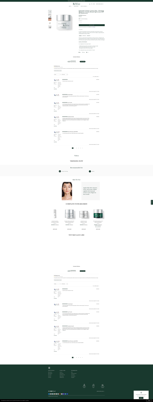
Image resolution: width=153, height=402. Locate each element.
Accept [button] (149, 400)
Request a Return (62, 376)
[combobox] (57, 74)
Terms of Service (73, 376)
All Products (49, 377)
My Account (49, 376)
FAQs (72, 372)
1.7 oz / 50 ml (98, 226)
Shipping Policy (62, 373)
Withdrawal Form (62, 377)
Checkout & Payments (73, 373)
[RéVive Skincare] (76, 4)
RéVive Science (50, 372)
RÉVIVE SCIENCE (84, 6)
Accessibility (72, 377)
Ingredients (88, 35)
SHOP (70, 6)
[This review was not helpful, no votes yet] (98, 91)
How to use (84, 35)
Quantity (80, 20)
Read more (64, 330)
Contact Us (61, 372)
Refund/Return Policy (62, 374)
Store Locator (49, 374)
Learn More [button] (27, 400)
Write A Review (82, 61)
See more (55, 111)
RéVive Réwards (50, 373)
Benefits (80, 35)
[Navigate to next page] (82, 148)
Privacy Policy (73, 374)
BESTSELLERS (76, 6)
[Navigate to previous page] (71, 148)
